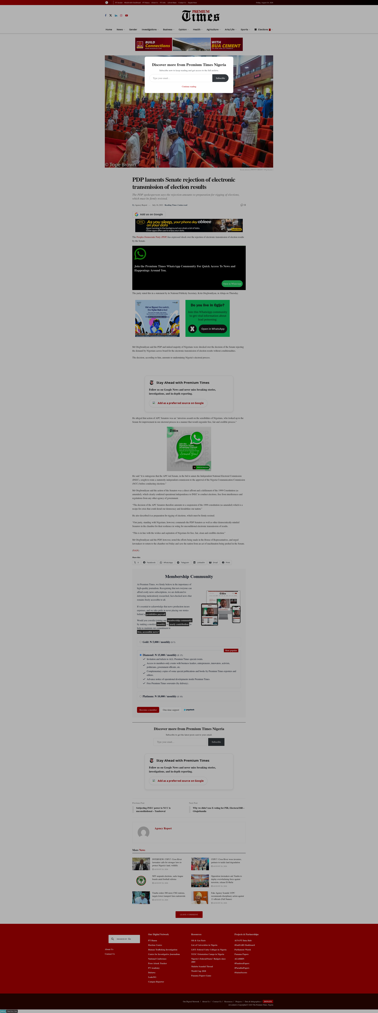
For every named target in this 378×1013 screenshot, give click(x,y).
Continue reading (189, 86)
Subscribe (220, 78)
